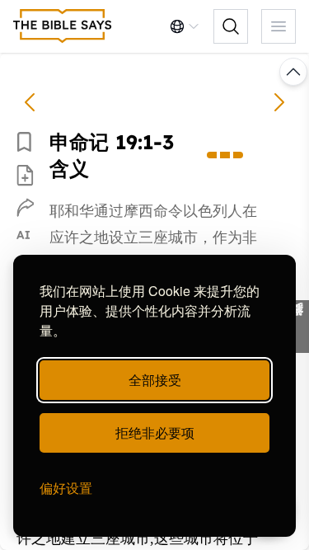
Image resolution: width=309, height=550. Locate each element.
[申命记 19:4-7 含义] (279, 102)
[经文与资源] (296, 326)
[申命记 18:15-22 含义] (29, 102)
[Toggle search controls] (230, 26)
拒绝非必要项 (154, 432)
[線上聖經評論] (62, 26)
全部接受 (155, 379)
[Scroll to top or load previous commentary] (293, 72)
